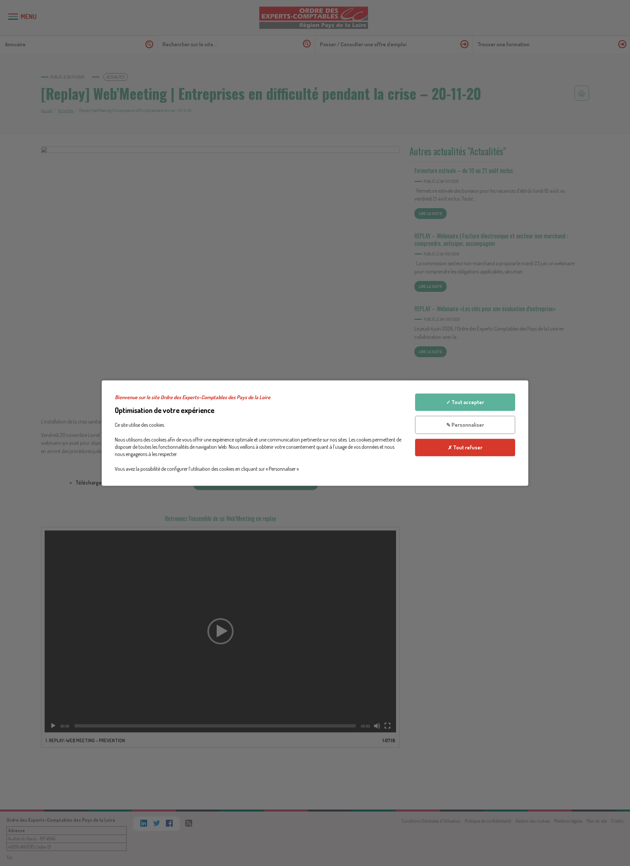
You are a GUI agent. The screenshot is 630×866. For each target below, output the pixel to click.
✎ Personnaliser (465, 425)
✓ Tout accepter (465, 402)
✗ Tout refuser (465, 447)
